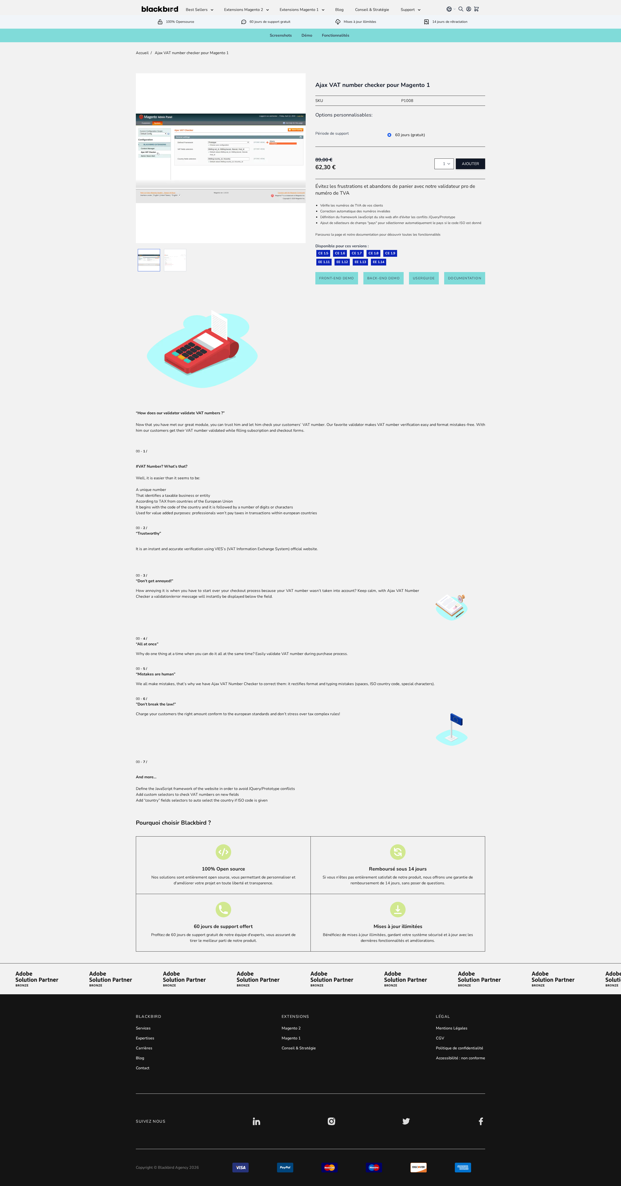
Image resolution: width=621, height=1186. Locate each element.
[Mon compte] (469, 9)
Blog (140, 1058)
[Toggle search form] (461, 9)
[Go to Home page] (160, 9)
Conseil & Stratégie (299, 1048)
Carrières (144, 1048)
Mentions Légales (451, 1028)
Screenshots (281, 35)
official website (304, 549)
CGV (440, 1038)
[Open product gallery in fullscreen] (221, 158)
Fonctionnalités (335, 35)
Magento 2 (291, 1028)
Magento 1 (291, 1038)
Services (143, 1028)
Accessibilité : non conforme (460, 1058)
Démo (307, 35)
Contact (142, 1068)
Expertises (145, 1038)
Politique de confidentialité (459, 1048)
